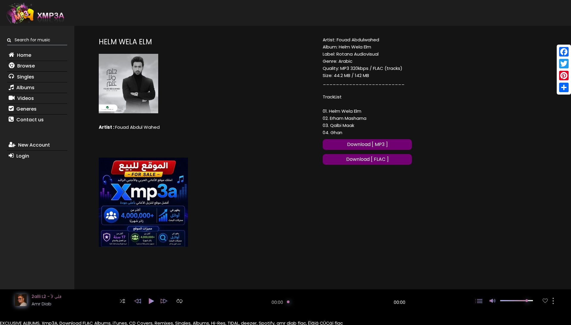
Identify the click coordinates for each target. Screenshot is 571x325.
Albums (24, 87)
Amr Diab (41, 304)
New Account (33, 145)
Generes (26, 109)
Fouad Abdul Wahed (137, 127)
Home (23, 55)
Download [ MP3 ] (367, 144)
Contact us (29, 119)
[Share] (564, 87)
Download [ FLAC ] (367, 159)
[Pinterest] (564, 75)
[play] (545, 301)
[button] (122, 301)
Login (22, 156)
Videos (25, 98)
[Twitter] (564, 64)
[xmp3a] (35, 13)
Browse (25, 65)
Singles (25, 76)
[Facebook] (564, 52)
